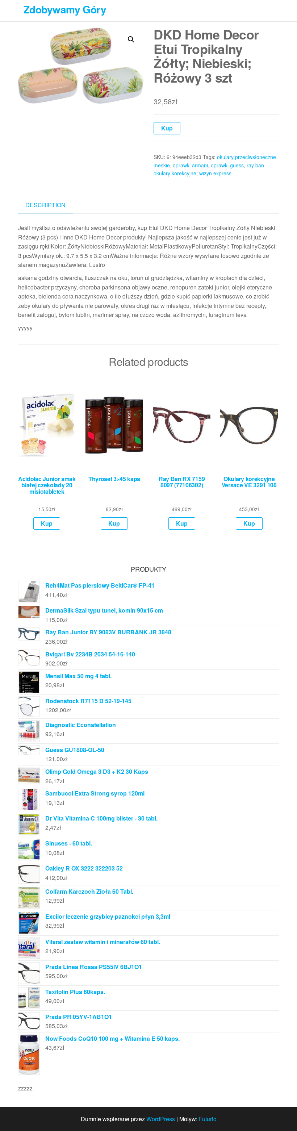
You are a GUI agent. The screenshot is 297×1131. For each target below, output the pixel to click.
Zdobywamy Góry (65, 9)
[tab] (51, 205)
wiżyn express (215, 173)
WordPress (160, 1119)
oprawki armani (190, 165)
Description (45, 205)
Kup (167, 128)
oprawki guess (227, 165)
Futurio (208, 1119)
